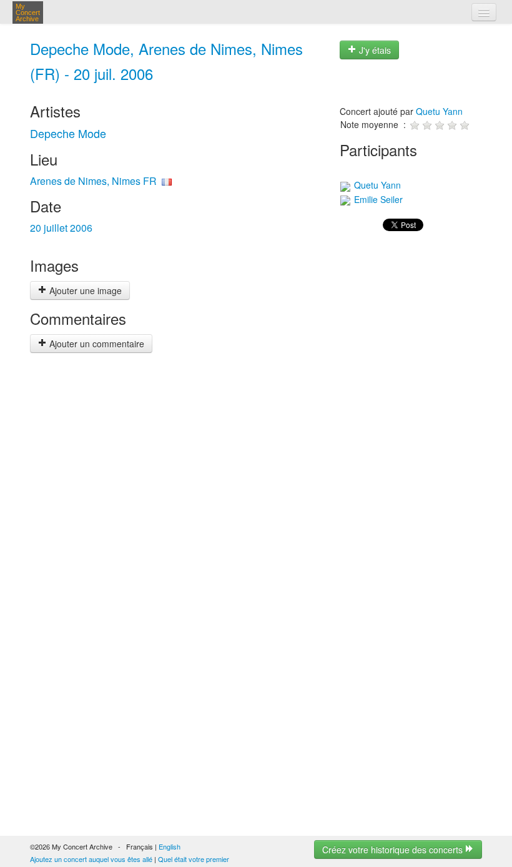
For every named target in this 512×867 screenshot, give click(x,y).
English (169, 846)
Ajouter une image (84, 290)
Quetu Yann (439, 111)
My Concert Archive (28, 12)
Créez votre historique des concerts (393, 849)
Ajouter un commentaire (95, 343)
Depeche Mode (68, 133)
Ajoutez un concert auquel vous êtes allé (91, 859)
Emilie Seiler (377, 199)
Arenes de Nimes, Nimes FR (93, 181)
